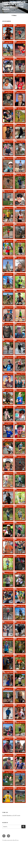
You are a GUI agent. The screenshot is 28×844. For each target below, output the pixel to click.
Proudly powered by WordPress (10, 840)
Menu (14, 15)
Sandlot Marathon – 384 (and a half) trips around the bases (14, 5)
